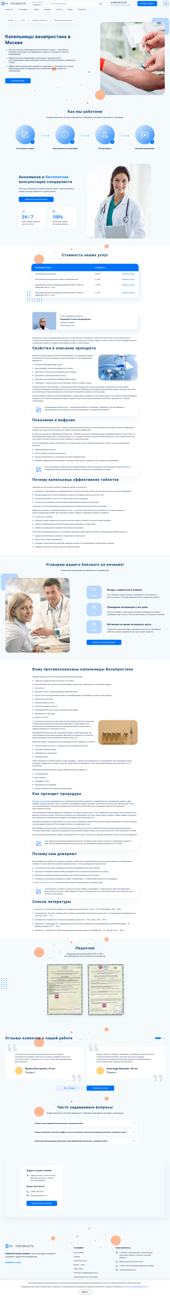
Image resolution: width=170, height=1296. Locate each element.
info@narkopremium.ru (38, 1196)
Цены (36, 9)
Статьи (59, 9)
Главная (10, 20)
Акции (70, 9)
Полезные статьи (80, 1261)
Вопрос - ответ (79, 1265)
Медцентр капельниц (40, 20)
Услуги (8, 9)
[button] (158, 1038)
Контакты (82, 9)
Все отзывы (69, 1088)
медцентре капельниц (42, 801)
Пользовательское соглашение (86, 1277)
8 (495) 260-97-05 (36, 1191)
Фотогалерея (79, 1253)
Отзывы (47, 9)
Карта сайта (78, 1269)
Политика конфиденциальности (86, 1273)
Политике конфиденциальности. (136, 1287)
